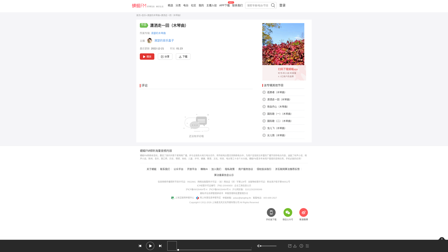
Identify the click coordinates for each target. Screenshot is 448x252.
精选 (170, 5)
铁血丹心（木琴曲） (278, 106)
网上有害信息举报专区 (210, 198)
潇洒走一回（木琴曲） (279, 99)
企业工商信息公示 (242, 185)
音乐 (144, 15)
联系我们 (237, 5)
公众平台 (178, 169)
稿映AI (204, 169)
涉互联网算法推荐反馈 (287, 169)
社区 (193, 5)
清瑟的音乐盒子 (164, 40)
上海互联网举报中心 (184, 198)
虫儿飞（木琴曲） (277, 128)
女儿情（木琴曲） (277, 135)
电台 (185, 5)
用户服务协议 (245, 169)
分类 (178, 5)
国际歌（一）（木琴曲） (280, 113)
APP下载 (224, 5)
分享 (166, 56)
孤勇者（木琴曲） (277, 92)
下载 (185, 56)
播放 (148, 56)
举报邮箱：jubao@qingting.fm (237, 198)
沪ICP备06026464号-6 (220, 189)
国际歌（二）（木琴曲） (280, 121)
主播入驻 (211, 5)
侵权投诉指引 (264, 169)
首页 (138, 15)
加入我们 (216, 169)
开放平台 (192, 169)
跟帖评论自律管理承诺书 (211, 193)
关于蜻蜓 (151, 169)
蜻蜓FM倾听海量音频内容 (156, 150)
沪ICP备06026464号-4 (196, 189)
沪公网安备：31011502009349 (247, 189)
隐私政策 (230, 169)
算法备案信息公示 (224, 175)
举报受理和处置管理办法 (236, 193)
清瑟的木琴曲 (153, 15)
